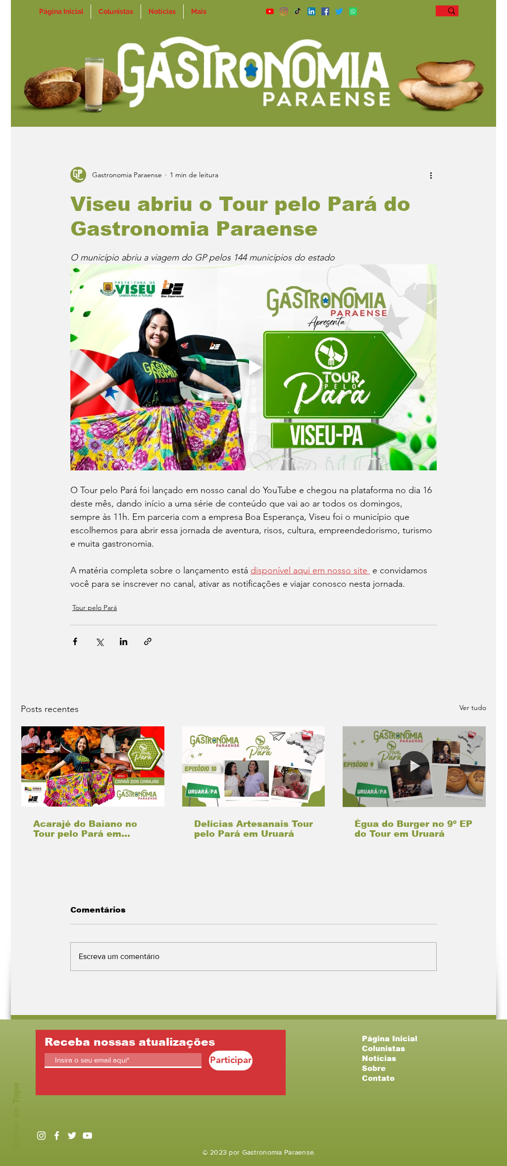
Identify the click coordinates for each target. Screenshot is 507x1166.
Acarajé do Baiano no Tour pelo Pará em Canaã (85, 829)
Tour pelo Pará (94, 607)
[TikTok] (298, 11)
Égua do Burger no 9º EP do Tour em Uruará (413, 829)
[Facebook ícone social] (325, 11)
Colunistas (383, 1048)
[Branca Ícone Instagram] (41, 1135)
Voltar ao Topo (16, 1116)
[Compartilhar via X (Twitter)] (99, 641)
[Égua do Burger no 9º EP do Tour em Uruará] (414, 766)
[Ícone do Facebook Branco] (56, 1135)
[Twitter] (339, 11)
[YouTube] (270, 11)
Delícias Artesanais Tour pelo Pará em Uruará (253, 829)
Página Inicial (389, 1038)
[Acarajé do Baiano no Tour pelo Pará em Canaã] (92, 766)
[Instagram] (284, 11)
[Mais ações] (431, 175)
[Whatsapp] (353, 11)
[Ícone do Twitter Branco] (72, 1135)
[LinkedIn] (311, 11)
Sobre (374, 1068)
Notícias (379, 1058)
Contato (378, 1078)
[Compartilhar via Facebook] (75, 641)
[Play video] (253, 367)
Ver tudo (472, 707)
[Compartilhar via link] (147, 641)
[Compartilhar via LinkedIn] (123, 641)
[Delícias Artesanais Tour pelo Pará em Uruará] (253, 766)
